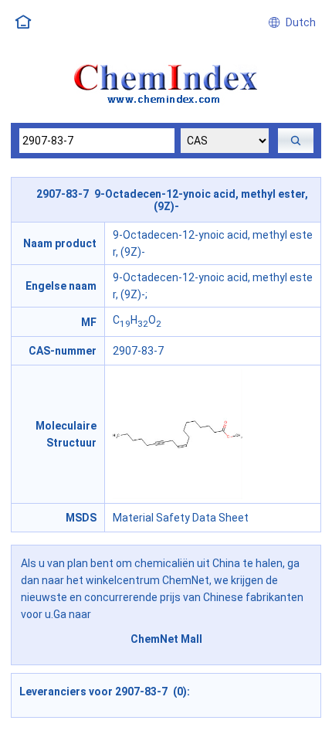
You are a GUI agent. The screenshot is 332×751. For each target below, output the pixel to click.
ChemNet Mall (166, 639)
